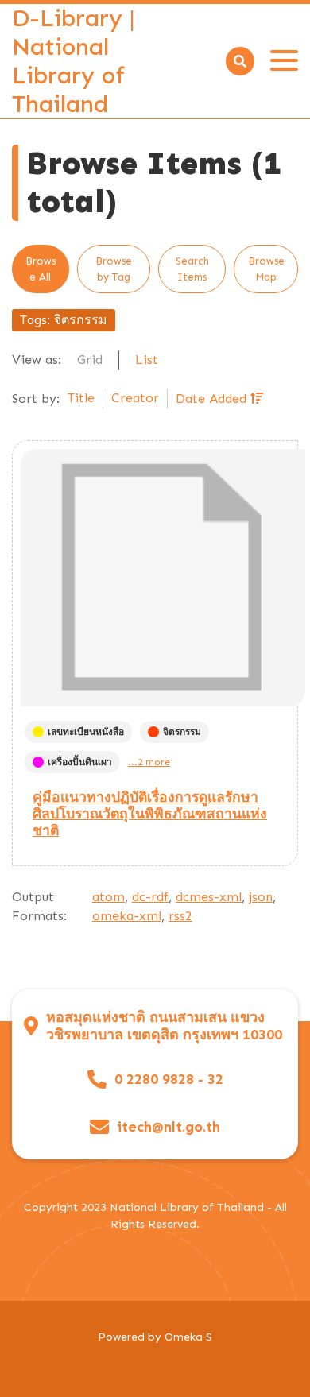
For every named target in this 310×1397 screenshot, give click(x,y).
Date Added (213, 398)
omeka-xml (126, 915)
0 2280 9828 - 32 (168, 1079)
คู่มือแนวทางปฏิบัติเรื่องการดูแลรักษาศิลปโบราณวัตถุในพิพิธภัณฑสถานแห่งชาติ (150, 813)
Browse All (40, 269)
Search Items (192, 269)
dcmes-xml (209, 896)
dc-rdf (150, 896)
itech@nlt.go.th (168, 1127)
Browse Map (266, 269)
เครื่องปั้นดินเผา (80, 762)
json (261, 896)
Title (81, 397)
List (146, 359)
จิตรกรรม (182, 731)
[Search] (240, 61)
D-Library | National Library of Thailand (73, 61)
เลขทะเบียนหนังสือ (86, 731)
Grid (90, 359)
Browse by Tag (113, 269)
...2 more (149, 762)
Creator (135, 397)
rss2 (180, 915)
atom (108, 896)
